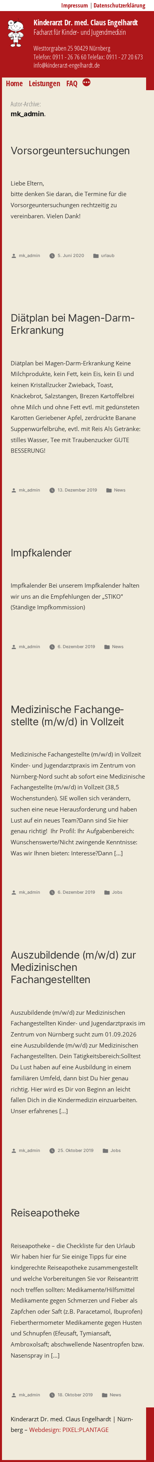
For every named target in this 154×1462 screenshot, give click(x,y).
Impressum (74, 5)
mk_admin (29, 255)
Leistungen (44, 83)
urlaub (108, 255)
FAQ (71, 83)
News (120, 490)
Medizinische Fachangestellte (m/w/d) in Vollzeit (67, 715)
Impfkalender (41, 553)
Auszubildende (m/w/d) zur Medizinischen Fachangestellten (73, 967)
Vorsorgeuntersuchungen (70, 150)
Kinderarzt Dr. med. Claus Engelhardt (86, 22)
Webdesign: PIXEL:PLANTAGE (69, 1430)
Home (14, 83)
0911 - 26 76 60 (69, 56)
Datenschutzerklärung (119, 5)
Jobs (117, 892)
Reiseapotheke (45, 1213)
